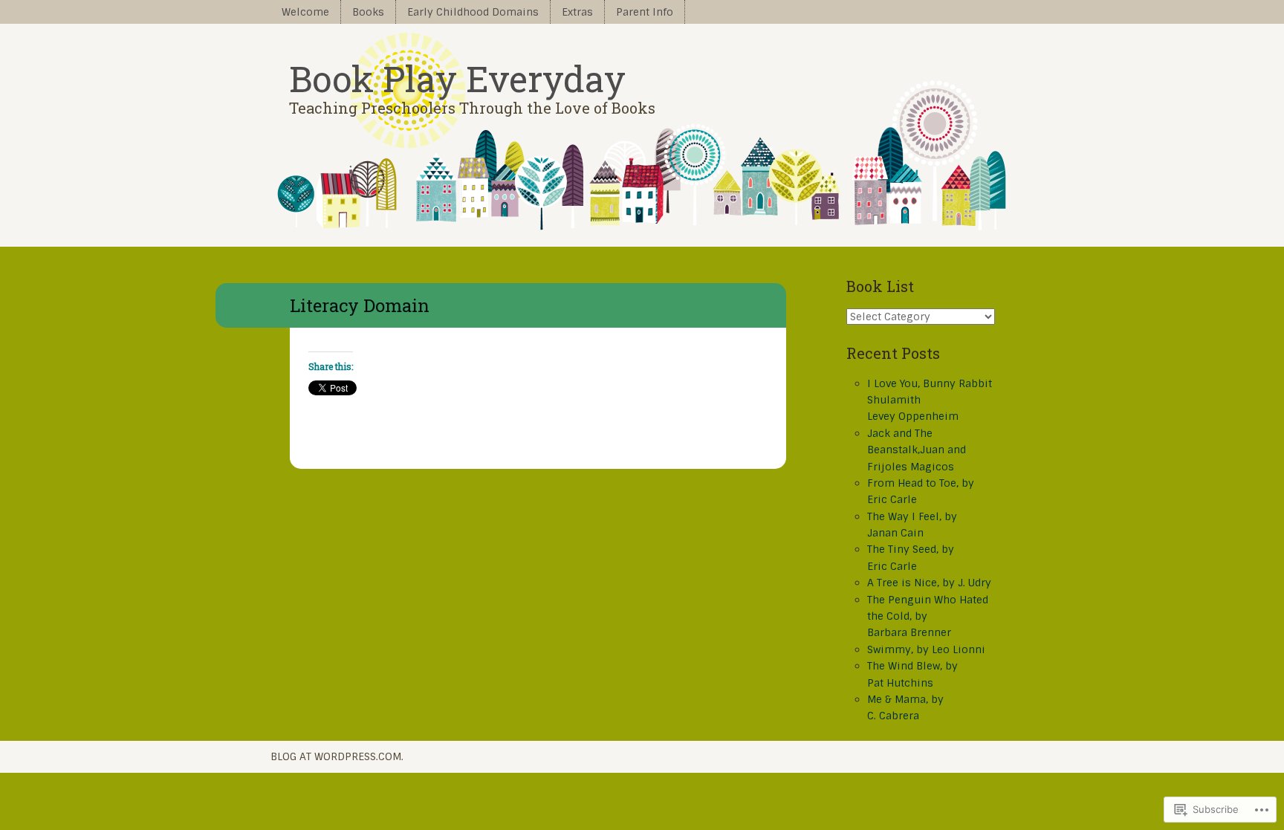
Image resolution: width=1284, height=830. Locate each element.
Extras (577, 12)
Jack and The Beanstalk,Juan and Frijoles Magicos (916, 450)
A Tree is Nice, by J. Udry (929, 582)
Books (368, 12)
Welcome (305, 12)
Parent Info (644, 12)
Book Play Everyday (457, 78)
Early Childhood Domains (473, 12)
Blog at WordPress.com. (336, 756)
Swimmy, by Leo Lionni (926, 649)
